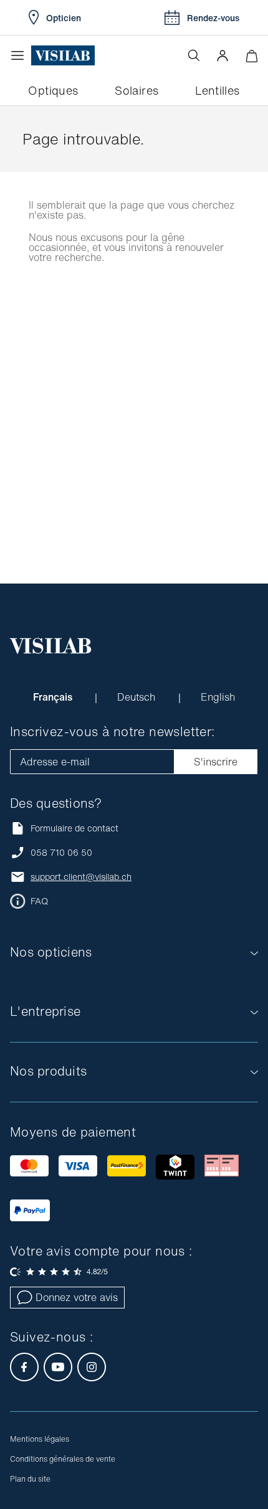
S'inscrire (215, 761)
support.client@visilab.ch (81, 876)
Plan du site (30, 1479)
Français (54, 696)
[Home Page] (63, 55)
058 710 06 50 (61, 852)
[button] (222, 55)
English (218, 696)
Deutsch (137, 696)
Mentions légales (39, 1439)
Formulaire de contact (74, 828)
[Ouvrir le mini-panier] (251, 55)
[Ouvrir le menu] (20, 55)
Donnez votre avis (77, 1297)
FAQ (39, 901)
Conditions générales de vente (62, 1459)
